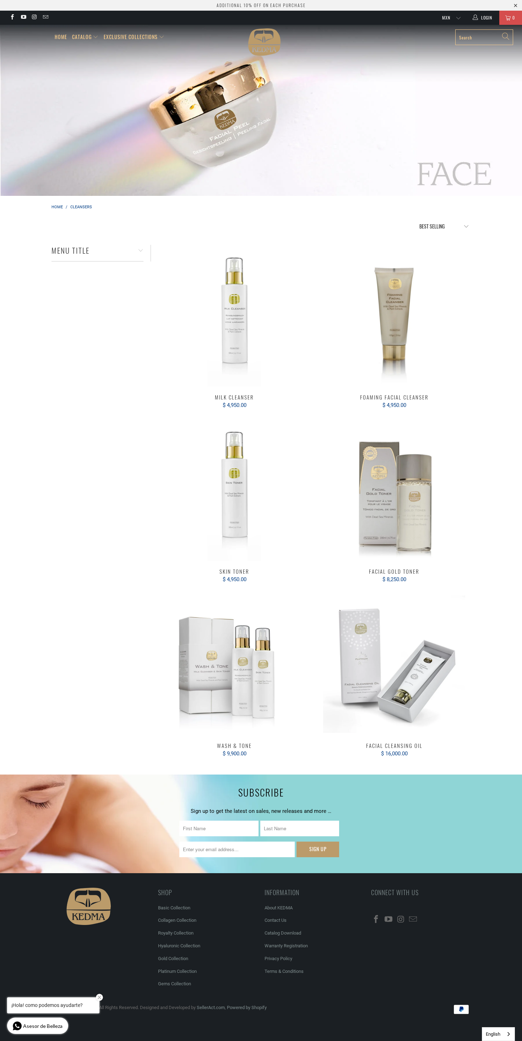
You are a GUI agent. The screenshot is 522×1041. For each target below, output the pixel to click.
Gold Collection (173, 958)
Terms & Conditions (284, 971)
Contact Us (276, 920)
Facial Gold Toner (394, 490)
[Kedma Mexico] (264, 42)
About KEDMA (279, 907)
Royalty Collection (176, 933)
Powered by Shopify (247, 1007)
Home (61, 36)
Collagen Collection (177, 920)
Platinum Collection (177, 971)
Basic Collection (174, 907)
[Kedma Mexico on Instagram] (34, 17)
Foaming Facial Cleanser (394, 316)
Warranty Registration (286, 945)
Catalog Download (283, 933)
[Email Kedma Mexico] (45, 17)
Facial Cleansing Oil (394, 664)
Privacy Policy (278, 958)
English (493, 1034)
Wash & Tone (234, 664)
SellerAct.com (211, 1007)
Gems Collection (174, 983)
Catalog (82, 36)
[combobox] (498, 1034)
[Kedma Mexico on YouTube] (23, 17)
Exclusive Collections (131, 36)
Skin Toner (234, 490)
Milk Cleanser (234, 316)
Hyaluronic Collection (179, 945)
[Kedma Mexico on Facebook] (12, 17)
